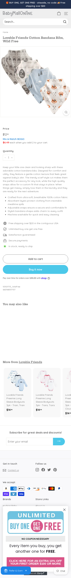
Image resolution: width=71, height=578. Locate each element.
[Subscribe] (59, 441)
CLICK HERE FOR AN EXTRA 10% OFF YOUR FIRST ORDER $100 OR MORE (35, 562)
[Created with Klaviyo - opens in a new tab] (35, 573)
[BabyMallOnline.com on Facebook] (43, 469)
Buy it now (35, 269)
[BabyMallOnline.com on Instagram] (37, 469)
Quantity (8, 151)
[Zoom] (66, 112)
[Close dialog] (64, 509)
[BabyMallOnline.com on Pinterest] (55, 469)
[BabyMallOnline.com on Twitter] (49, 469)
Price (6, 128)
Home (5, 32)
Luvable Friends (30, 362)
